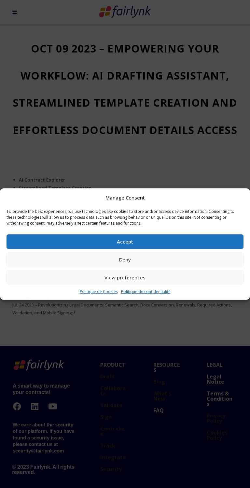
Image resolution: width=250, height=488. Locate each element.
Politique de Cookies (99, 291)
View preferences (125, 277)
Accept (125, 241)
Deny (125, 259)
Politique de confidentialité (146, 291)
